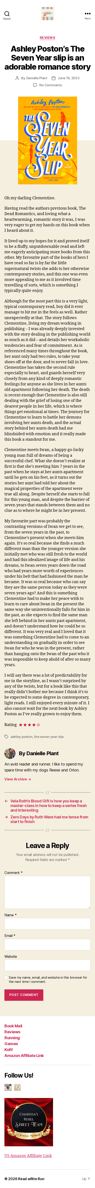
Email (9, 936)
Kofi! (8, 1049)
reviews (47, 38)
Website (10, 957)
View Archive (17, 779)
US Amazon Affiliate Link (28, 1155)
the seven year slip (48, 737)
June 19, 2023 (69, 78)
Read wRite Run (31, 1179)
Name (10, 915)
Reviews (12, 1032)
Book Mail (13, 1026)
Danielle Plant (36, 78)
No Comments (50, 85)
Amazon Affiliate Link (24, 1055)
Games (11, 1043)
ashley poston (21, 737)
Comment (13, 873)
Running (12, 1037)
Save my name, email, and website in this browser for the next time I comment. (48, 980)
